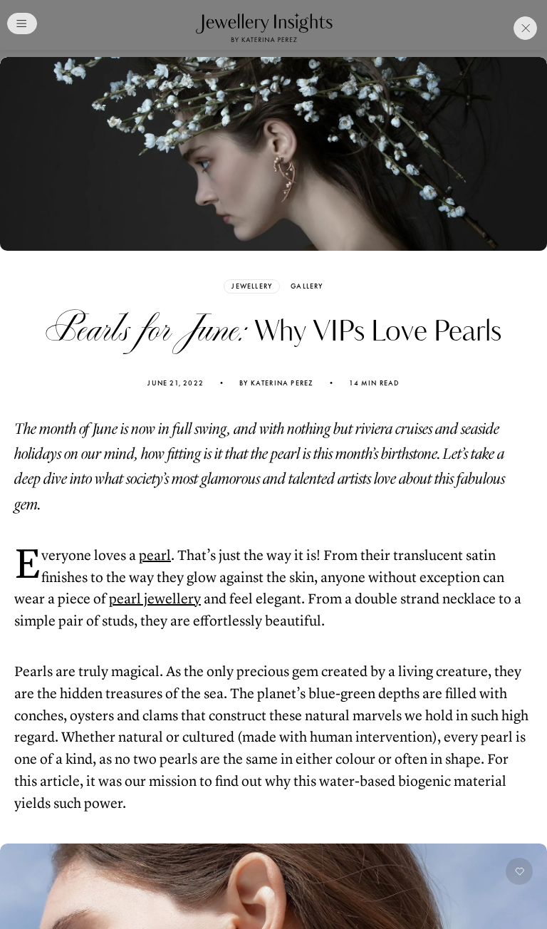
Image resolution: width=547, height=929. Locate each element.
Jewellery (251, 286)
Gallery (307, 286)
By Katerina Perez (276, 383)
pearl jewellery (155, 599)
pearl (155, 555)
